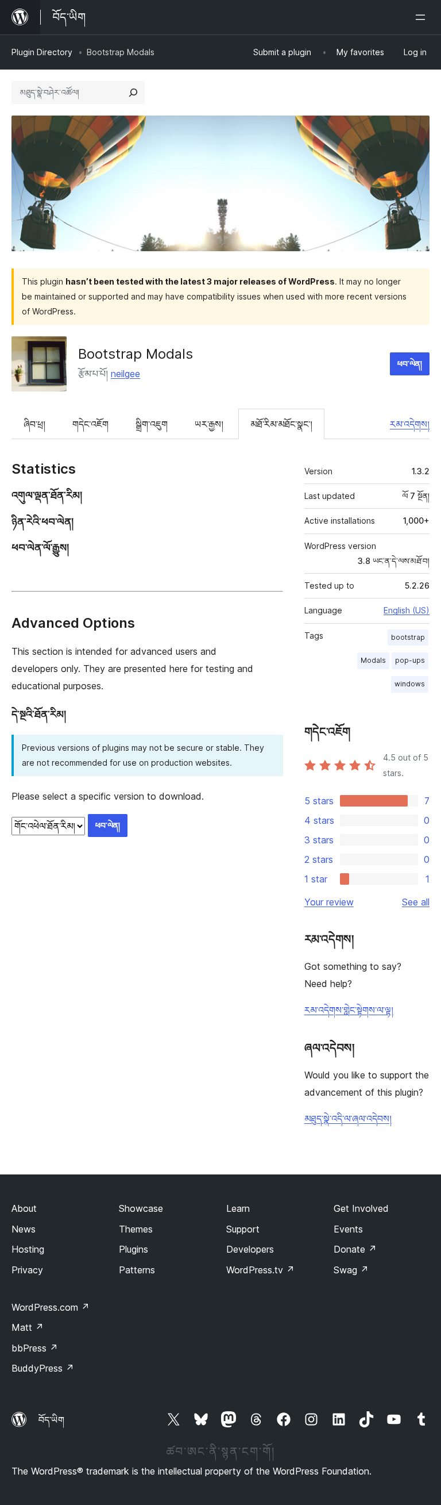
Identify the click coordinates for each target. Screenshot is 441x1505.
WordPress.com (50, 1307)
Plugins (133, 1249)
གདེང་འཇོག (90, 424)
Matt (27, 1327)
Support (243, 1229)
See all (416, 902)
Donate (355, 1249)
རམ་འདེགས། (410, 424)
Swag (351, 1270)
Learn (238, 1208)
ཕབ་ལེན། (409, 363)
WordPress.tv (260, 1270)
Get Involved (361, 1208)
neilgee (125, 373)
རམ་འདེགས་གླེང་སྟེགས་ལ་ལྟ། (348, 1010)
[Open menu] (422, 17)
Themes (136, 1229)
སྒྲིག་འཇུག (152, 424)
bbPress (34, 1348)
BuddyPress (42, 1368)
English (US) (407, 610)
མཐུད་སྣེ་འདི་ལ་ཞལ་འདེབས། (348, 1118)
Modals (373, 660)
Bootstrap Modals (135, 353)
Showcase (141, 1208)
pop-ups (410, 660)
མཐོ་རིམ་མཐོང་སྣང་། (281, 424)
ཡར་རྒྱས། (209, 424)
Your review (329, 902)
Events (348, 1229)
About (24, 1208)
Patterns (137, 1270)
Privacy (27, 1270)
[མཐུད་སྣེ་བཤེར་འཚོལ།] (133, 92)
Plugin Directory (41, 52)
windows (409, 683)
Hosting (27, 1249)
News (23, 1229)
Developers (250, 1249)
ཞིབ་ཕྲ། (34, 424)
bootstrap (408, 637)
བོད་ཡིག (51, 1420)
